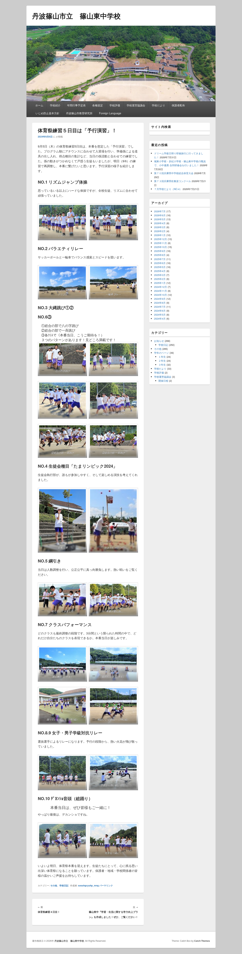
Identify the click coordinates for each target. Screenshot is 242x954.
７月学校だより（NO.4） (168, 189)
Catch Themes (202, 940)
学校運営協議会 (136, 105)
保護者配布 (178, 105)
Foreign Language (110, 113)
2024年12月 (160, 287)
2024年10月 (160, 295)
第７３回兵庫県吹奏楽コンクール (172, 181)
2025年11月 (160, 243)
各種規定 (97, 105)
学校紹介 (55, 105)
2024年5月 (160, 314)
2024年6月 (160, 310)
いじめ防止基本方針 (47, 113)
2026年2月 (160, 231)
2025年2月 (160, 279)
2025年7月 (160, 259)
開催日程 (163, 380)
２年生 (162, 360)
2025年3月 (160, 275)
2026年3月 (160, 227)
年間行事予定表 (76, 105)
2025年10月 (160, 247)
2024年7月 (160, 306)
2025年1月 (160, 283)
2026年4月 (160, 223)
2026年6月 (160, 215)
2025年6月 (160, 263)
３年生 (162, 364)
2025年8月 (160, 255)
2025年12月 (160, 239)
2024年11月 (160, 291)
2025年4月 (160, 271)
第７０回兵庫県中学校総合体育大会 (173, 173)
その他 (53, 885)
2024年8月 (160, 302)
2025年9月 (160, 251)
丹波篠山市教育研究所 (79, 113)
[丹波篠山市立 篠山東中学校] (121, 100)
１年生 (162, 356)
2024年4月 (160, 318)
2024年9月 (160, 298)
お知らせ (159, 341)
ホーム (39, 105)
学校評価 (114, 105)
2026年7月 (160, 211)
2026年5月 (160, 219)
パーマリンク (106, 885)
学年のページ (161, 353)
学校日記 (63, 885)
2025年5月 (160, 267)
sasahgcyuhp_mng (88, 885)
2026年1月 (160, 235)
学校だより (158, 105)
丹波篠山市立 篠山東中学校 (76, 16)
